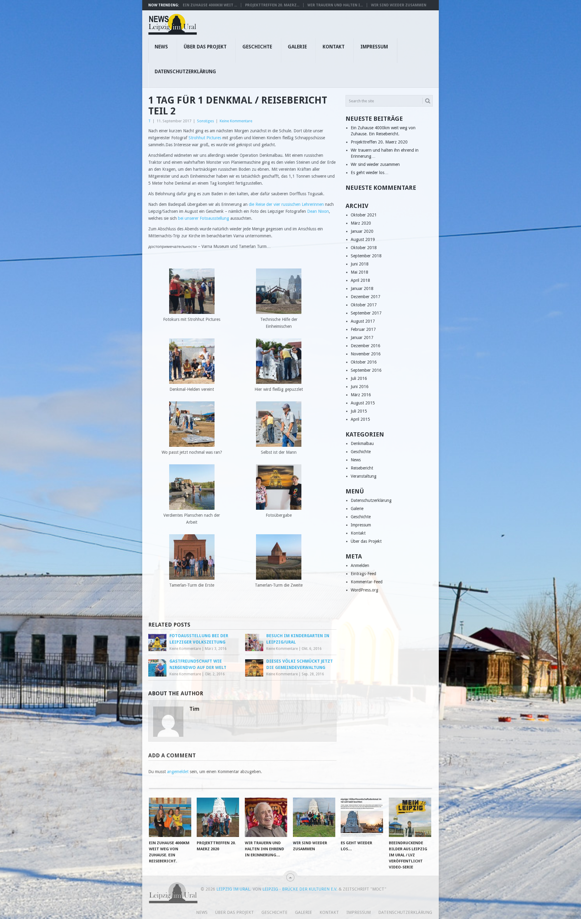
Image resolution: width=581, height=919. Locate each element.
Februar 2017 (363, 329)
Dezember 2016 (365, 345)
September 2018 (366, 255)
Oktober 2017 (364, 304)
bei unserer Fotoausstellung (203, 218)
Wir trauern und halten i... (335, 5)
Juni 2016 (360, 386)
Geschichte (257, 47)
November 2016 (366, 353)
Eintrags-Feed (363, 573)
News (161, 47)
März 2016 (361, 394)
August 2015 (363, 402)
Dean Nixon (318, 211)
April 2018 (360, 280)
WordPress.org (364, 590)
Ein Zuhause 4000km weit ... (210, 5)
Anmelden (360, 565)
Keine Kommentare (236, 121)
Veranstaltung (363, 476)
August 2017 (363, 321)
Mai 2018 (359, 272)
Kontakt (334, 47)
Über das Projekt (205, 47)
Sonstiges (205, 121)
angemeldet (178, 771)
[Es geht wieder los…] (362, 817)
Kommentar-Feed (366, 581)
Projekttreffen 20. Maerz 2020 (379, 142)
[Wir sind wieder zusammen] (314, 817)
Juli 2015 (359, 411)
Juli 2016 (359, 378)
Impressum (374, 47)
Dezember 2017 (365, 296)
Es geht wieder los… (370, 172)
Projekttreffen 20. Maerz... (272, 5)
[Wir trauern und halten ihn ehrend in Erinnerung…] (266, 817)
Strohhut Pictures (205, 137)
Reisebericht (362, 468)
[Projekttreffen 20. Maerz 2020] (218, 817)
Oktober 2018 (364, 247)
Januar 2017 (362, 337)
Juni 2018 (360, 264)
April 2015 (360, 419)
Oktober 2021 (364, 214)
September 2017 (366, 313)
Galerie (297, 47)
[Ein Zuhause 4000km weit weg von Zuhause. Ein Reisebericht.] (170, 817)
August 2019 (363, 239)
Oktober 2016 (364, 362)
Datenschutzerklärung (185, 71)
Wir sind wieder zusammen (398, 5)
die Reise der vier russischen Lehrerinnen (286, 204)
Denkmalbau (362, 443)
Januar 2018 (362, 288)
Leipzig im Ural (233, 889)
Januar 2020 (362, 231)
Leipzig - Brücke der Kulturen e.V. (299, 889)
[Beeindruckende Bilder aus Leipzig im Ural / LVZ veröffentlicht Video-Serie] (410, 817)
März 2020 (361, 223)
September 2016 (366, 370)
